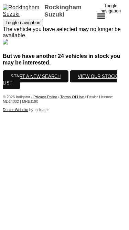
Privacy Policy (45, 97)
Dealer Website (15, 110)
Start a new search (36, 76)
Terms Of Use (72, 97)
